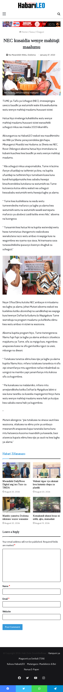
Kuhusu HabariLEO (16, 664)
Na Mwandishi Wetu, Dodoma (22, 55)
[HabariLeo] (31, 5)
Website (7, 611)
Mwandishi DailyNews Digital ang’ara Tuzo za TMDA (14, 484)
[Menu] (4, 13)
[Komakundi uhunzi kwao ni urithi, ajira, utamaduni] (47, 505)
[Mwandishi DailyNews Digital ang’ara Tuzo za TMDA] (16, 470)
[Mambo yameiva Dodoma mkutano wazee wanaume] (16, 505)
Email (6, 598)
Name (6, 586)
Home (24, 32)
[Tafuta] (58, 13)
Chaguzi (40, 32)
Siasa (32, 32)
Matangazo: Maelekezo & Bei (41, 664)
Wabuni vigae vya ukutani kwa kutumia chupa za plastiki (45, 484)
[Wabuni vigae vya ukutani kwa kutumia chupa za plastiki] (47, 470)
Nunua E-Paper (31, 669)
